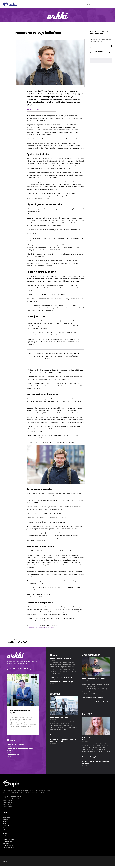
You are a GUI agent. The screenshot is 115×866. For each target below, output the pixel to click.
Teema (36, 110)
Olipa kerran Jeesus (14, 754)
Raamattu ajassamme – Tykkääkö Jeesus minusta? (63, 740)
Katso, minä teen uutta (59, 718)
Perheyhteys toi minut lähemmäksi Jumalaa (95, 762)
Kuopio (5, 821)
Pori (4, 829)
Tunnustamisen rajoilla (15, 744)
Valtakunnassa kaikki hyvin (20, 711)
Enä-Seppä (6, 843)
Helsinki (5, 819)
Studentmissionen (8, 839)
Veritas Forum (7, 841)
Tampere (5, 827)
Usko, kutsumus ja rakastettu (61, 677)
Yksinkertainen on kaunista (60, 658)
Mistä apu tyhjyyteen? (90, 757)
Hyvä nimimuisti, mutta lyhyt (93, 679)
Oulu (4, 823)
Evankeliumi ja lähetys (58, 735)
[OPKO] (10, 4)
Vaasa (4, 835)
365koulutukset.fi (8, 845)
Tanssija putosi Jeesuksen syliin (62, 682)
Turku (4, 831)
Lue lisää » (13, 731)
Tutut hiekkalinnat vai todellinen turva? (95, 739)
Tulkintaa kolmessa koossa (92, 698)
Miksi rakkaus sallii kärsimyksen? (95, 702)
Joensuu (5, 833)
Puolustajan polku (8, 847)
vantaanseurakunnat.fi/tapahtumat (40, 628)
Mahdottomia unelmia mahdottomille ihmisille (20, 749)
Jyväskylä (6, 825)
